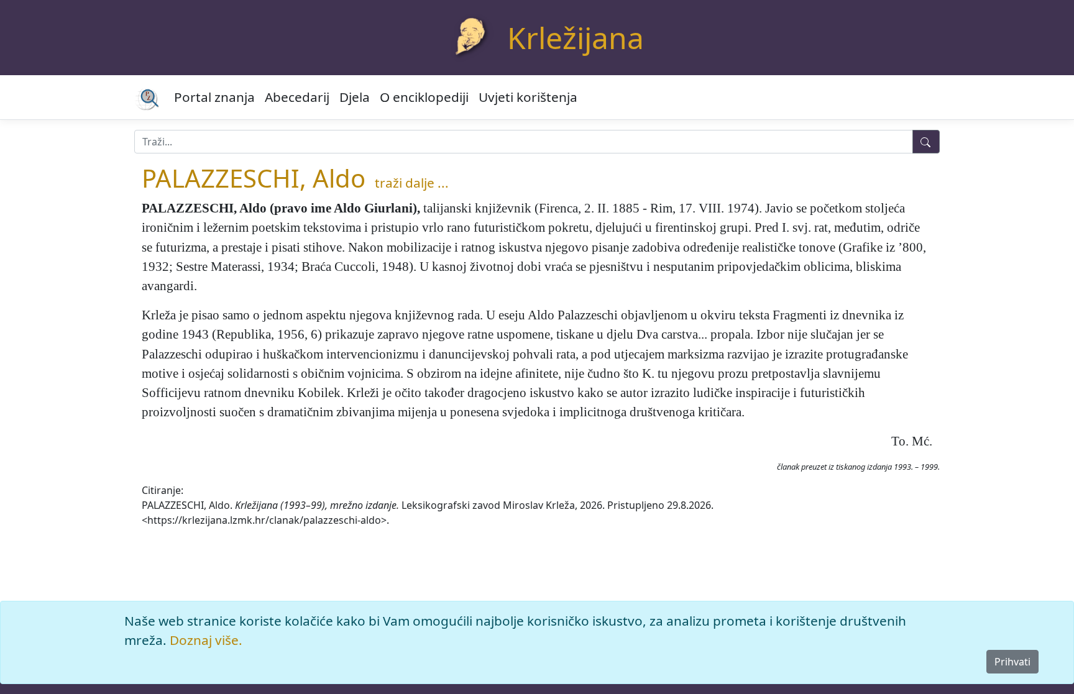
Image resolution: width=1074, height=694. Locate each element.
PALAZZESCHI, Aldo (253, 178)
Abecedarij (297, 97)
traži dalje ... (412, 182)
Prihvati (1012, 662)
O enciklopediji (424, 97)
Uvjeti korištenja (528, 97)
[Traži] (926, 141)
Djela (354, 97)
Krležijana (575, 37)
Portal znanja (214, 97)
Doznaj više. (206, 640)
